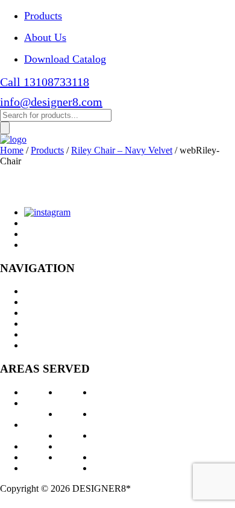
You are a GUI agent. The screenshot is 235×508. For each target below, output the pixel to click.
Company (42, 323)
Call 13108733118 (44, 81)
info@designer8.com (51, 101)
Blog (33, 334)
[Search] (5, 128)
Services (40, 302)
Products (43, 16)
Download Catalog (65, 59)
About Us (45, 37)
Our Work (43, 313)
